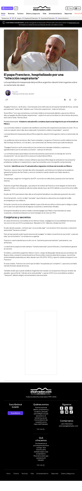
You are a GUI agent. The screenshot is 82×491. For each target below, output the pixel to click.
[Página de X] (66, 409)
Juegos (19, 18)
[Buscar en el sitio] (16, 8)
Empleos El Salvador (31, 18)
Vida (44, 13)
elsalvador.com (74, 22)
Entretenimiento (55, 13)
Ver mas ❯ (41, 429)
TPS (13, 18)
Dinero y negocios (33, 13)
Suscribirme (15, 413)
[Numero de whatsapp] (62, 413)
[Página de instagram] (71, 409)
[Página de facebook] (61, 409)
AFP (16, 92)
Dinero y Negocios (68, 473)
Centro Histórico (63, 18)
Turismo (20, 13)
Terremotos (5, 18)
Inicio (3, 13)
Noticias (11, 13)
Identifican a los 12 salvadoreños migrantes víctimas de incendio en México (42, 166)
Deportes (68, 13)
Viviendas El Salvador (48, 18)
